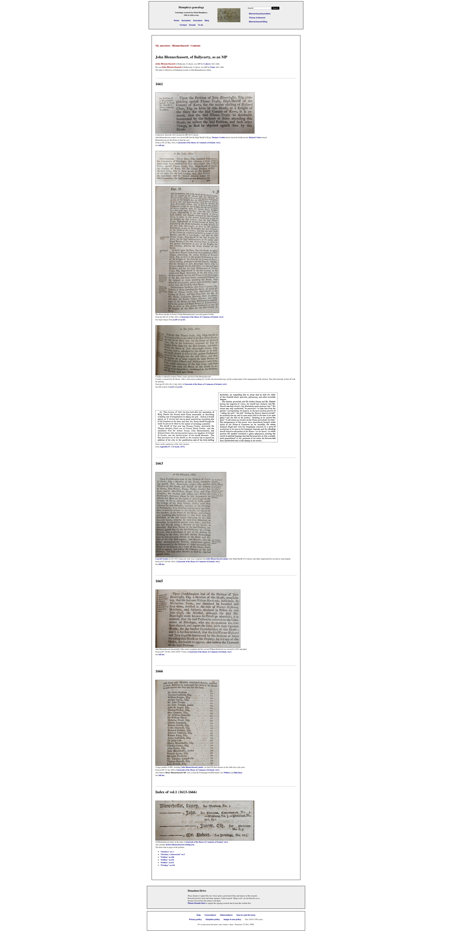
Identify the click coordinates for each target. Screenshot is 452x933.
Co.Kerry (207, 63)
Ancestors (197, 21)
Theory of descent (257, 18)
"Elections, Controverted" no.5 (172, 854)
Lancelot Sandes (161, 558)
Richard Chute (255, 137)
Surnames (186, 21)
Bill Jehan (238, 772)
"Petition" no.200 (167, 857)
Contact (183, 25)
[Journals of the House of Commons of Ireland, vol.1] (199, 142)
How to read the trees (245, 915)
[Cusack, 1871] (179, 446)
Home (176, 21)
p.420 (175, 319)
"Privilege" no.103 (167, 865)
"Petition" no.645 (167, 859)
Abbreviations (226, 915)
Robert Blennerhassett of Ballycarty (180, 844)
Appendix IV (165, 446)
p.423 (172, 386)
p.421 (183, 319)
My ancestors (162, 45)
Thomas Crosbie (218, 137)
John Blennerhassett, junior (217, 558)
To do (200, 25)
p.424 (180, 386)
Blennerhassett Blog (258, 22)
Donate (192, 25)
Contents (195, 45)
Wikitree (227, 772)
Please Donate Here (196, 903)
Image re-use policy (232, 919)
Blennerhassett (180, 45)
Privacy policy (195, 919)
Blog (207, 21)
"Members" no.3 (167, 851)
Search (275, 8)
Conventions (210, 915)
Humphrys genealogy (191, 7)
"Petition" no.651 (167, 862)
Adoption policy (213, 919)
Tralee (213, 67)
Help (199, 915)
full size (161, 145)
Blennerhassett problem (259, 14)
